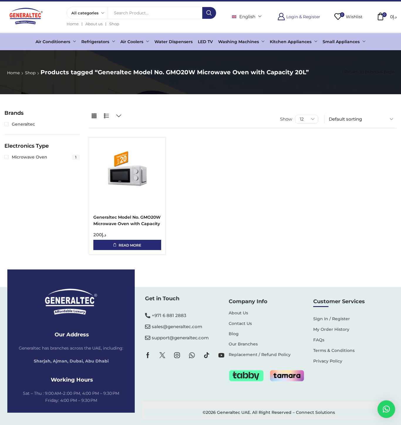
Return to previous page (369, 71)
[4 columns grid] (94, 116)
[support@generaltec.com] (147, 337)
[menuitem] (246, 16)
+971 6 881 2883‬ (169, 315)
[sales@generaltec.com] (147, 326)
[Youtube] (221, 355)
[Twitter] (162, 355)
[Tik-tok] (207, 355)
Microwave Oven (44, 157)
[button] (298, 16)
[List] (106, 116)
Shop (30, 72)
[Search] (209, 13)
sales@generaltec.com (177, 326)
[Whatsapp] (192, 355)
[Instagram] (177, 355)
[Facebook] (148, 355)
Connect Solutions (315, 412)
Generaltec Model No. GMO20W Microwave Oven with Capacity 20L (127, 221)
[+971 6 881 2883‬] (147, 315)
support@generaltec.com (180, 337)
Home (13, 72)
